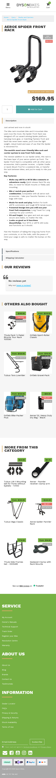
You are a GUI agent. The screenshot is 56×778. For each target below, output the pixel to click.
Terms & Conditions (30, 747)
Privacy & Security (10, 713)
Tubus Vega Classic (13, 522)
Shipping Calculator (15, 258)
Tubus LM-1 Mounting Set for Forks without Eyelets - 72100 (15, 483)
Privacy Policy (46, 747)
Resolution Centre (10, 641)
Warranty (6, 645)
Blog (4, 670)
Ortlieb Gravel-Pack (39, 375)
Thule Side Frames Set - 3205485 (13, 563)
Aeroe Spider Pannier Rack (40, 523)
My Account (7, 617)
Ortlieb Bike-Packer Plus (13, 416)
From (44, 313)
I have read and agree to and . (28, 747)
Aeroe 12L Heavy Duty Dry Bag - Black (41, 416)
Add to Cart (36, 109)
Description (11, 121)
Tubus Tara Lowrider (14, 375)
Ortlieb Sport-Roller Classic (40, 336)
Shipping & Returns (10, 718)
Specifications (12, 251)
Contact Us (7, 679)
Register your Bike (10, 636)
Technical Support (10, 627)
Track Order (7, 631)
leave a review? (23, 285)
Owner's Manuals (9, 622)
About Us (6, 665)
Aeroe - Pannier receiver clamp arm (40, 482)
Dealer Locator (8, 704)
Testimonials (7, 684)
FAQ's (4, 708)
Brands (5, 674)
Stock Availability (9, 722)
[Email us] (5, 752)
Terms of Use (8, 727)
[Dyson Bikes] (28, 6)
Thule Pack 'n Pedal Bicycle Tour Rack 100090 (14, 337)
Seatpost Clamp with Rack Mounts (40, 563)
